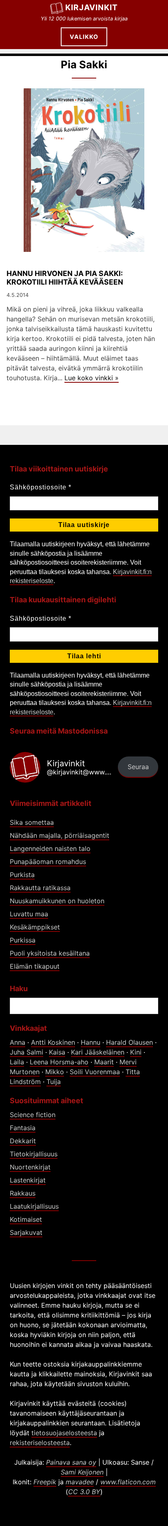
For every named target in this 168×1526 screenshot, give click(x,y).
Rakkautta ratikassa (40, 888)
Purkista (22, 875)
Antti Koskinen (53, 1042)
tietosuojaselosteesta (64, 1433)
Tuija (53, 1081)
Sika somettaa (32, 822)
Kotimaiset (26, 1219)
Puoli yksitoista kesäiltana (50, 953)
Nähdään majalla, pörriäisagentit (59, 835)
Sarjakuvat (26, 1232)
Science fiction (32, 1115)
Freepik (44, 1482)
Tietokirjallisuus (33, 1154)
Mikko (54, 1072)
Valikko (84, 36)
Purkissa (22, 940)
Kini (135, 1052)
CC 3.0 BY (84, 1492)
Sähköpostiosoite (40, 487)
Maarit (104, 1062)
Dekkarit (23, 1141)
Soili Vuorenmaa (95, 1072)
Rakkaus (22, 1193)
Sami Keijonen (82, 1472)
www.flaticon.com (128, 1482)
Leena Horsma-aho (59, 1062)
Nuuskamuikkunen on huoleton (57, 901)
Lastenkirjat (28, 1180)
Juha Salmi (26, 1052)
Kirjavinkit (91, 7)
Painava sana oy (71, 1462)
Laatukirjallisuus (34, 1206)
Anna (17, 1042)
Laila (17, 1062)
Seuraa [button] (138, 767)
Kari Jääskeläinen (97, 1052)
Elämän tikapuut (35, 966)
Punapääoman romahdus (48, 861)
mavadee (80, 1482)
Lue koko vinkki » (91, 378)
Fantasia (22, 1128)
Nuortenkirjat (30, 1167)
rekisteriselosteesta (40, 1442)
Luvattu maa (29, 914)
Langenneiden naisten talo (50, 848)
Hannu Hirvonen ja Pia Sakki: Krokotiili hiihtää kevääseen (65, 277)
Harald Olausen (129, 1042)
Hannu (90, 1042)
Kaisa (57, 1052)
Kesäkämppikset (35, 927)
